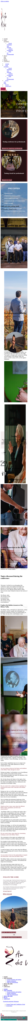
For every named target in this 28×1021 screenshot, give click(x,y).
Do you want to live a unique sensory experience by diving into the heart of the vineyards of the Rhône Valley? (13, 787)
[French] (3, 1015)
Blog (5, 60)
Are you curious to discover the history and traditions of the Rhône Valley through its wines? (14, 769)
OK (24, 1018)
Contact (7, 61)
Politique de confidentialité (10, 1019)
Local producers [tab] (5, 598)
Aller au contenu (5, 1)
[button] (14, 769)
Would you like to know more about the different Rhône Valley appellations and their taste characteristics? (13, 808)
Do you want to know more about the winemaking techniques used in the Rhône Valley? (13, 834)
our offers (6, 41)
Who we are (5, 57)
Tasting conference (11, 981)
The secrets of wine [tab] (5, 596)
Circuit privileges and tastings (14, 979)
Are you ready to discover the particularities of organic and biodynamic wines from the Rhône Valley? (14, 855)
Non (2, 1019)
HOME (6, 39)
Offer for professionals (12, 982)
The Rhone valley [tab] (5, 595)
